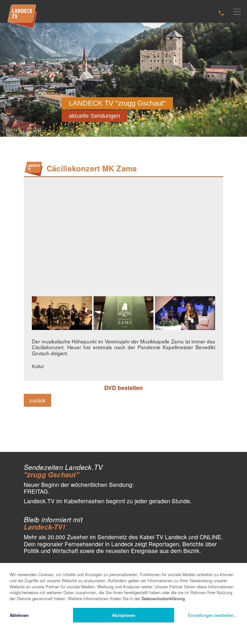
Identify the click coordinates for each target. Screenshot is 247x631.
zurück (37, 400)
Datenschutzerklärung (163, 598)
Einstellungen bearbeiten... (212, 615)
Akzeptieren (123, 615)
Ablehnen (19, 615)
